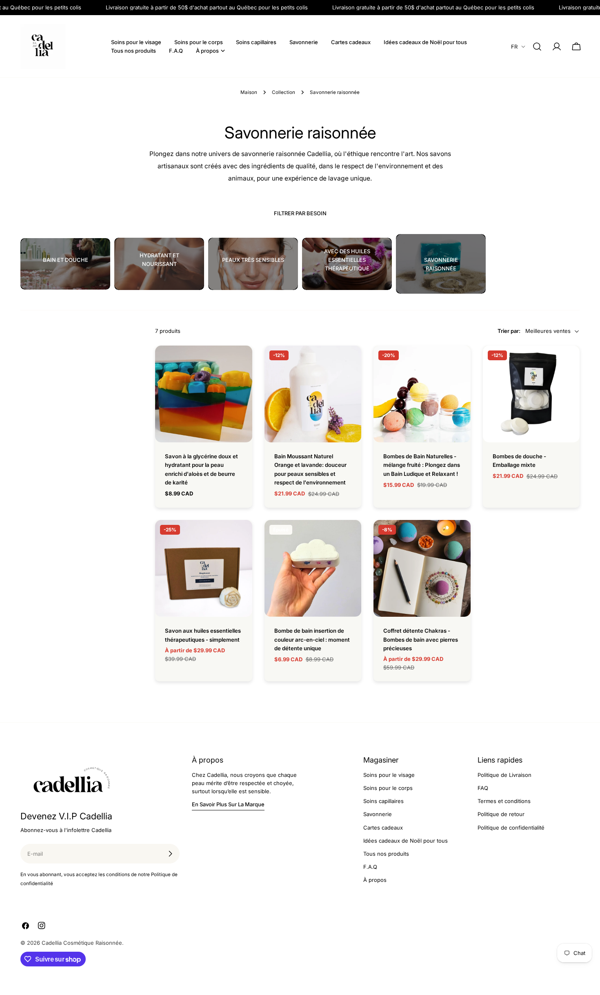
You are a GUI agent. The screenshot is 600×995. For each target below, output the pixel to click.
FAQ (483, 788)
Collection (283, 92)
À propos (375, 880)
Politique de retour (501, 814)
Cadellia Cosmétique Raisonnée (82, 942)
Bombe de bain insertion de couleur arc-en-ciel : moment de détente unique (312, 639)
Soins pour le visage (389, 775)
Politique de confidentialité (511, 827)
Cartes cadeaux (383, 827)
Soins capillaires (383, 801)
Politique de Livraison (504, 775)
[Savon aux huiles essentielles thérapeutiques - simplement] (203, 568)
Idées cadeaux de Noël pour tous (405, 840)
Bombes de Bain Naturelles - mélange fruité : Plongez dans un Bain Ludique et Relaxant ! (421, 465)
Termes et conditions (504, 801)
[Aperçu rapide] (240, 363)
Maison (248, 92)
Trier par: (509, 331)
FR (514, 46)
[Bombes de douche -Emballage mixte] (531, 394)
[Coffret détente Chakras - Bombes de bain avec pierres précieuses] (422, 568)
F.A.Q (370, 866)
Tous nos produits (386, 853)
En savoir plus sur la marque (228, 804)
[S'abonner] (170, 853)
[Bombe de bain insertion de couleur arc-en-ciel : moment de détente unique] (313, 568)
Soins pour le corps (388, 788)
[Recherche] (537, 46)
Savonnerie (377, 814)
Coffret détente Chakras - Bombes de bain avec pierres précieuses (420, 639)
